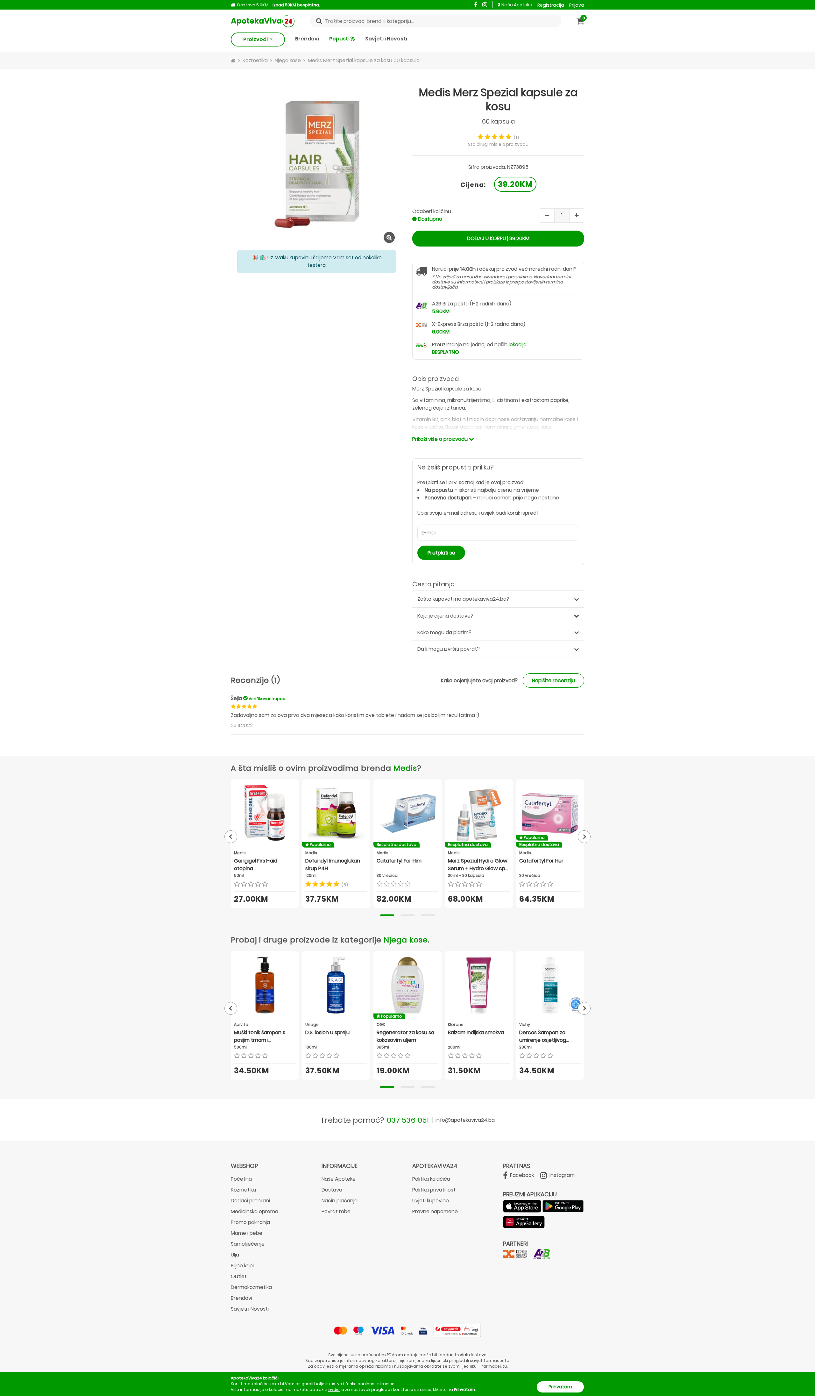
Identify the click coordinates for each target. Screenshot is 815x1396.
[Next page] (584, 836)
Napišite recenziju (553, 680)
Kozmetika (243, 1189)
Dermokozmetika (251, 1287)
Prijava (576, 5)
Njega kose (406, 939)
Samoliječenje (248, 1244)
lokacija (518, 344)
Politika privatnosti (434, 1189)
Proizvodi (256, 39)
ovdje (334, 1389)
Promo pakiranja (250, 1222)
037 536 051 (408, 1120)
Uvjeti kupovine (430, 1200)
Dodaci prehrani (250, 1200)
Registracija (550, 5)
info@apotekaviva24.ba (465, 1120)
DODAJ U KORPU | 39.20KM (498, 238)
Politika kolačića (431, 1179)
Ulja (235, 1254)
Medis (405, 768)
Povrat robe (336, 1211)
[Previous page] (230, 836)
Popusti (340, 38)
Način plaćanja (340, 1200)
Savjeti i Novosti (386, 38)
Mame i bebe (246, 1233)
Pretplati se (441, 552)
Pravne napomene (435, 1211)
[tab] (387, 915)
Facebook (521, 1175)
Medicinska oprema (254, 1211)
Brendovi (307, 38)
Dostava (332, 1189)
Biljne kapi (242, 1265)
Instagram (561, 1175)
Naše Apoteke (516, 5)
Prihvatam (560, 1387)
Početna (241, 1179)
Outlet (239, 1276)
